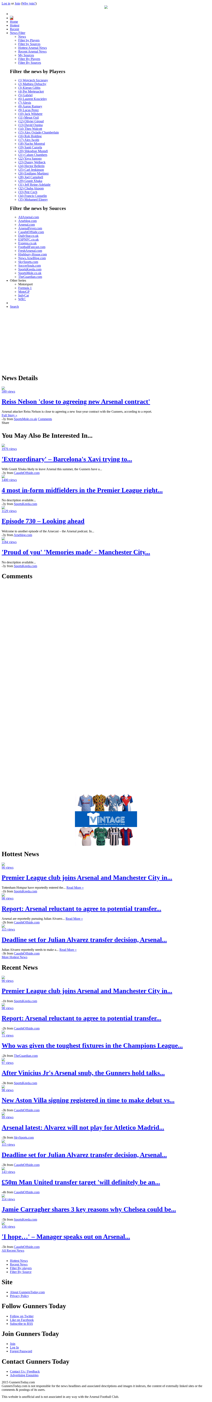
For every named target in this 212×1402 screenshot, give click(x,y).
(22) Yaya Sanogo (30, 158)
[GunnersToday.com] (106, 7)
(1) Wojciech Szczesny (33, 80)
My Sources (26, 55)
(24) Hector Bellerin (31, 166)
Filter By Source (20, 1272)
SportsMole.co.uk (29, 273)
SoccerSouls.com (29, 265)
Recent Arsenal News (32, 51)
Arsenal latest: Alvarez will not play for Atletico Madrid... (83, 1127)
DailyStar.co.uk (28, 235)
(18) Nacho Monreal (31, 143)
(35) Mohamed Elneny (33, 199)
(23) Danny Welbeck (32, 162)
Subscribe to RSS (21, 1323)
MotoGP (24, 291)
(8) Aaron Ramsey (30, 106)
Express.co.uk (27, 243)
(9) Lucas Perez (28, 110)
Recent (14, 29)
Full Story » (9, 415)
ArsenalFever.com (30, 228)
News (22, 36)
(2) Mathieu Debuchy (32, 84)
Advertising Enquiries (24, 1375)
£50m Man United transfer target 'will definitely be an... (81, 1182)
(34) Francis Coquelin (32, 196)
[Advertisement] (106, 341)
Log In (14, 1347)
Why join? (29, 3)
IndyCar (23, 295)
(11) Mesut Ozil (28, 117)
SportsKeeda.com (29, 269)
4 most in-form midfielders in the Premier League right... (82, 490)
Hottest (14, 25)
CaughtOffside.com (31, 232)
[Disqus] (106, 636)
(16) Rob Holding (30, 136)
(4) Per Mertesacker (31, 91)
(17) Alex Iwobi (28, 140)
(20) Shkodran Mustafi (33, 151)
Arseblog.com (27, 221)
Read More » (75, 887)
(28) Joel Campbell (30, 177)
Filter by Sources (29, 44)
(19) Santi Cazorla (30, 147)
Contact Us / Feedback (25, 1371)
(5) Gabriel (25, 95)
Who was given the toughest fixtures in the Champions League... (92, 1045)
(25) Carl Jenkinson (31, 169)
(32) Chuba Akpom (31, 188)
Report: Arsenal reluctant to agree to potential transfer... (81, 908)
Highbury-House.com (32, 254)
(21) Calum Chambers (32, 155)
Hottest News (19, 1260)
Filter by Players (29, 40)
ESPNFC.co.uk (28, 239)
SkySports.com (28, 262)
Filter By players (21, 1268)
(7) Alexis (24, 102)
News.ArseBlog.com (32, 258)
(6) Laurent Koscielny (32, 99)
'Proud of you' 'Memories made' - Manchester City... (76, 552)
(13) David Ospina (30, 125)
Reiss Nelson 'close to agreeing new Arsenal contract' (76, 401)
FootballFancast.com (31, 247)
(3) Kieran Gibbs (29, 87)
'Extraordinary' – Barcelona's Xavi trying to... (67, 459)
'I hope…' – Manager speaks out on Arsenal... (66, 1236)
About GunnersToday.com (27, 1292)
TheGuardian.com (30, 276)
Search (14, 306)
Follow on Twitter (22, 1316)
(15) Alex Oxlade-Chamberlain (38, 132)
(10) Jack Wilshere (30, 114)
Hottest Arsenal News (32, 47)
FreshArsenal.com (30, 250)
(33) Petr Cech (27, 192)
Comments (45, 419)
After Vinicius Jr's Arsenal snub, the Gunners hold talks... (83, 1073)
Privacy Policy (19, 1296)
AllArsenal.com (28, 217)
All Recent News (13, 1250)
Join (17, 3)
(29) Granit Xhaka (30, 181)
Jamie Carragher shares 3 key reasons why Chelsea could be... (89, 1209)
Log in (6, 3)
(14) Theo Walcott (30, 128)
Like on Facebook (22, 1320)
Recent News (19, 1264)
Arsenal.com (26, 224)
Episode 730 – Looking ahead (43, 521)
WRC (22, 299)
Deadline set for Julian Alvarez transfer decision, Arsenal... (84, 939)
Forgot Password (21, 1351)
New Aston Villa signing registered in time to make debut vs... (88, 1100)
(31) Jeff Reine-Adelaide (34, 184)
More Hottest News (14, 957)
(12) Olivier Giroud (31, 121)
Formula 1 (25, 288)
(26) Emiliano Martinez (33, 173)
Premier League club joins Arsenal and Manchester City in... (87, 877)
